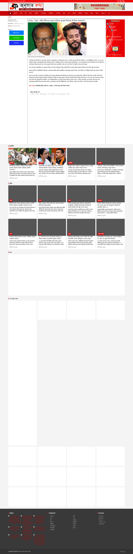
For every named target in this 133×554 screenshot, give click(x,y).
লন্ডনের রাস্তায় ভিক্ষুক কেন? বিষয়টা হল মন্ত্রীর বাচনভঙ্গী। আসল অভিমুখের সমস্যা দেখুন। (80, 238)
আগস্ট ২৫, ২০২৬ (43, 247)
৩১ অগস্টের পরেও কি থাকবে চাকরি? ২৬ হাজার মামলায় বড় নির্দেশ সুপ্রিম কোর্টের (50, 238)
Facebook (17, 32)
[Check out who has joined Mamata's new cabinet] (14, 536)
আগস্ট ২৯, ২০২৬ (13, 178)
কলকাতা (15, 13)
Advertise (101, 518)
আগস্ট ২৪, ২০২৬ (72, 247)
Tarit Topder (51, 94)
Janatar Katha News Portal (24, 551)
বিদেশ (30, 13)
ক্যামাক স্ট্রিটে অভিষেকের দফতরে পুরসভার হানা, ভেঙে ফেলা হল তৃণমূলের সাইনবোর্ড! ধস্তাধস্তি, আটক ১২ (109, 205)
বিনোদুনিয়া (51, 13)
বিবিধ (92, 13)
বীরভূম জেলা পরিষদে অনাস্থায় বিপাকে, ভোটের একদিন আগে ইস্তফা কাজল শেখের (80, 167)
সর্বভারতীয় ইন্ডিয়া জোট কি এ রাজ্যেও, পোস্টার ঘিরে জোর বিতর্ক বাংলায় (52, 85)
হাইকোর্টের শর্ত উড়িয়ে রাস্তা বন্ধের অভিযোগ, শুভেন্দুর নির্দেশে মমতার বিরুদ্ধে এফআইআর (51, 167)
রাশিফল (74, 13)
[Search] (109, 13)
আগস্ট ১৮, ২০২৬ (101, 176)
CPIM (32, 94)
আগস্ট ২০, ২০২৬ (72, 176)
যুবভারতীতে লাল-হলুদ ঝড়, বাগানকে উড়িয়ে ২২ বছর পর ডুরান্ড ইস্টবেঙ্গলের (109, 238)
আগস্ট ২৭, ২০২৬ (13, 213)
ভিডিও (97, 13)
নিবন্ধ (64, 13)
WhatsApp (16, 38)
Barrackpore (43, 94)
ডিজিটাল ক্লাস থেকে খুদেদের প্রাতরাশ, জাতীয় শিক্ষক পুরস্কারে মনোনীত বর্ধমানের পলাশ (21, 204)
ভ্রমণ (69, 13)
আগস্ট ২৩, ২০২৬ (101, 247)
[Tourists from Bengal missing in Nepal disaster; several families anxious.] (22, 227)
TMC (37, 94)
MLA (68, 94)
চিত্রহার (86, 13)
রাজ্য (21, 13)
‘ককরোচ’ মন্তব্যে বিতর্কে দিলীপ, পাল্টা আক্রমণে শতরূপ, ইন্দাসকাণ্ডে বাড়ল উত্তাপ (110, 167)
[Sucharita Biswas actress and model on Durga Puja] (14, 528)
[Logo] (26, 4)
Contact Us (101, 524)
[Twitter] (120, 1)
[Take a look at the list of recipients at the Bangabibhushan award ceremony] (27, 537)
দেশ (25, 13)
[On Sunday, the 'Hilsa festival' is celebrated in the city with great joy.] (39, 528)
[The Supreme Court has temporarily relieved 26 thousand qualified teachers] (52, 227)
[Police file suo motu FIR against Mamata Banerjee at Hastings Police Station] (52, 156)
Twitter (17, 43)
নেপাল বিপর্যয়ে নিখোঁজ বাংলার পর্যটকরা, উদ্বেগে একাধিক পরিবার (22, 238)
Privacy (100, 520)
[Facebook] (118, 1)
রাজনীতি (36, 13)
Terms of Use (102, 522)
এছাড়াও (103, 13)
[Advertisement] (17, 55)
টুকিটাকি (80, 13)
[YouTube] (123, 1)
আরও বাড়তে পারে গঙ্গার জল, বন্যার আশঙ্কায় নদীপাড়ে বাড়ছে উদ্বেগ (51, 204)
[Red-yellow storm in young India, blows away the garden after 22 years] (110, 227)
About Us (101, 516)
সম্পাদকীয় (58, 13)
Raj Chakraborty (61, 94)
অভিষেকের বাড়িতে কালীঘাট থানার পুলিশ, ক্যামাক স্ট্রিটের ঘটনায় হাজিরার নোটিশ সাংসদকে (20, 168)
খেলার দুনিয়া (43, 13)
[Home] (10, 13)
